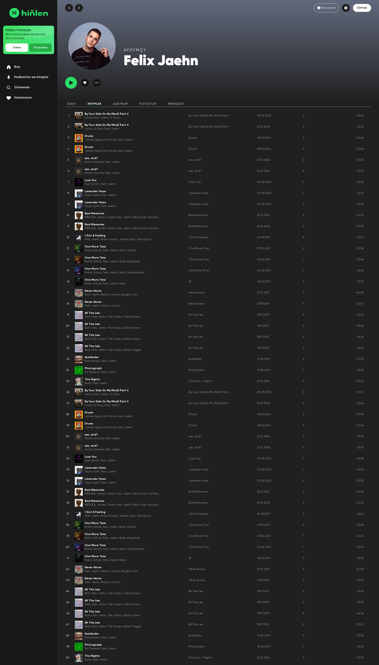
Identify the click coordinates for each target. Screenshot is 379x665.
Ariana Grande (94, 162)
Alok (87, 316)
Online (17, 47)
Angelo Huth (130, 294)
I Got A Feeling (198, 237)
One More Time (199, 248)
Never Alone (197, 292)
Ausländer (195, 359)
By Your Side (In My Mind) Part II (209, 115)
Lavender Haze (198, 193)
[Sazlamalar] (346, 8)
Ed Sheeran (92, 372)
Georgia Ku (144, 239)
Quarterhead (135, 272)
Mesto (105, 294)
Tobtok (131, 250)
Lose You (195, 182)
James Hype (93, 139)
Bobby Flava (132, 339)
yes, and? (195, 160)
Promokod (40, 47)
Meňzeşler (176, 104)
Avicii (88, 383)
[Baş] (28, 13)
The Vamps (115, 316)
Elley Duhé (139, 217)
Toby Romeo (132, 316)
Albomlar (120, 104)
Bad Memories (198, 215)
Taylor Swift (92, 195)
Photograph (197, 370)
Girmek (362, 7)
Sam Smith (92, 184)
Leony (88, 117)
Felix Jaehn (101, 117)
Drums (193, 137)
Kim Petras (109, 139)
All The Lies (196, 314)
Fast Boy (153, 217)
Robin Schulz (109, 239)
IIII (190, 281)
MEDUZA (90, 217)
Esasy (71, 104)
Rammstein (92, 361)
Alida (122, 250)
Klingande (133, 261)
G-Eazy (115, 117)
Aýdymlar (94, 104)
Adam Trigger (132, 350)
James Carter (106, 217)
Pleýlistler (148, 104)
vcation (115, 294)
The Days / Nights (200, 381)
